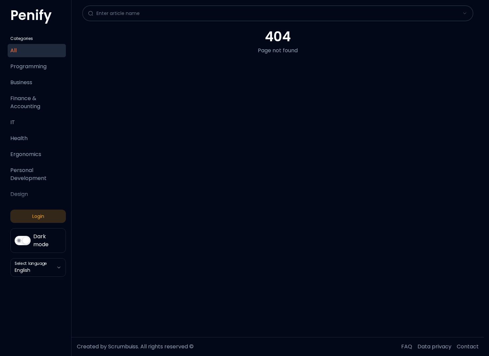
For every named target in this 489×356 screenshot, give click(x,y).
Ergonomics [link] (25, 154)
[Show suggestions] (464, 13)
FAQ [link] (406, 346)
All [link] (13, 50)
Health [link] (19, 138)
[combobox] (271, 13)
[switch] (38, 241)
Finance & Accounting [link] (25, 102)
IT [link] (12, 122)
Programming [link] (28, 66)
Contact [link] (468, 346)
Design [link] (19, 194)
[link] (31, 18)
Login (38, 216)
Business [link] (21, 82)
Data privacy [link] (434, 346)
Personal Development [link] (28, 174)
